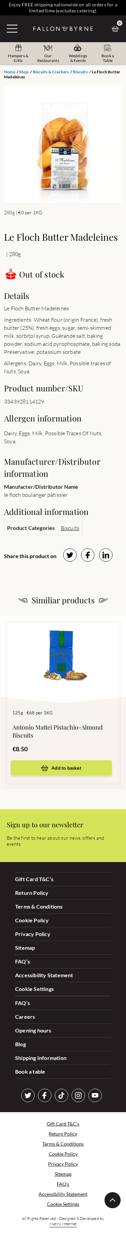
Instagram (78, 1095)
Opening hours (33, 1030)
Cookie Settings (34, 989)
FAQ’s (22, 961)
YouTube (95, 1095)
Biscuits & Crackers (51, 71)
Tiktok (61, 1095)
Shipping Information (41, 1058)
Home (9, 71)
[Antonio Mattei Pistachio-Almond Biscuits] (63, 649)
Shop (24, 71)
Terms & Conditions (39, 906)
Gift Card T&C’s (34, 879)
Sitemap (25, 947)
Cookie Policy (32, 920)
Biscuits (80, 71)
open (12, 28)
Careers (25, 1016)
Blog (20, 1044)
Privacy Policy (32, 934)
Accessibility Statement (44, 975)
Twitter (28, 1095)
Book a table (30, 1071)
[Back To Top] (112, 1200)
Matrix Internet (63, 1223)
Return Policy (32, 893)
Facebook (44, 1095)
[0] (117, 28)
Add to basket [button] (66, 768)
